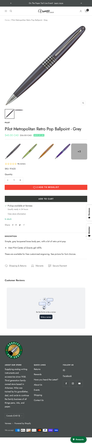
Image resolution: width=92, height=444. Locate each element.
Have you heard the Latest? (46, 379)
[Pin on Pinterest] (16, 225)
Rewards (37, 374)
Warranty (39, 265)
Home (7, 20)
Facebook (67, 376)
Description (11, 236)
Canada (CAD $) (13, 415)
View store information (17, 213)
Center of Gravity (25, 247)
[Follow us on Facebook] (66, 383)
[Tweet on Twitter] (20, 225)
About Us (38, 384)
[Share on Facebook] (12, 225)
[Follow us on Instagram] (72, 383)
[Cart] (86, 11)
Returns (37, 369)
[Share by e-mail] (24, 225)
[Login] (81, 11)
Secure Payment (60, 265)
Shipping (38, 395)
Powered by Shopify (22, 423)
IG (64, 370)
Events (37, 389)
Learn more (58, 3)
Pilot (7, 122)
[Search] (11, 11)
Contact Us (38, 400)
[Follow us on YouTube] (79, 383)
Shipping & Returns (17, 265)
